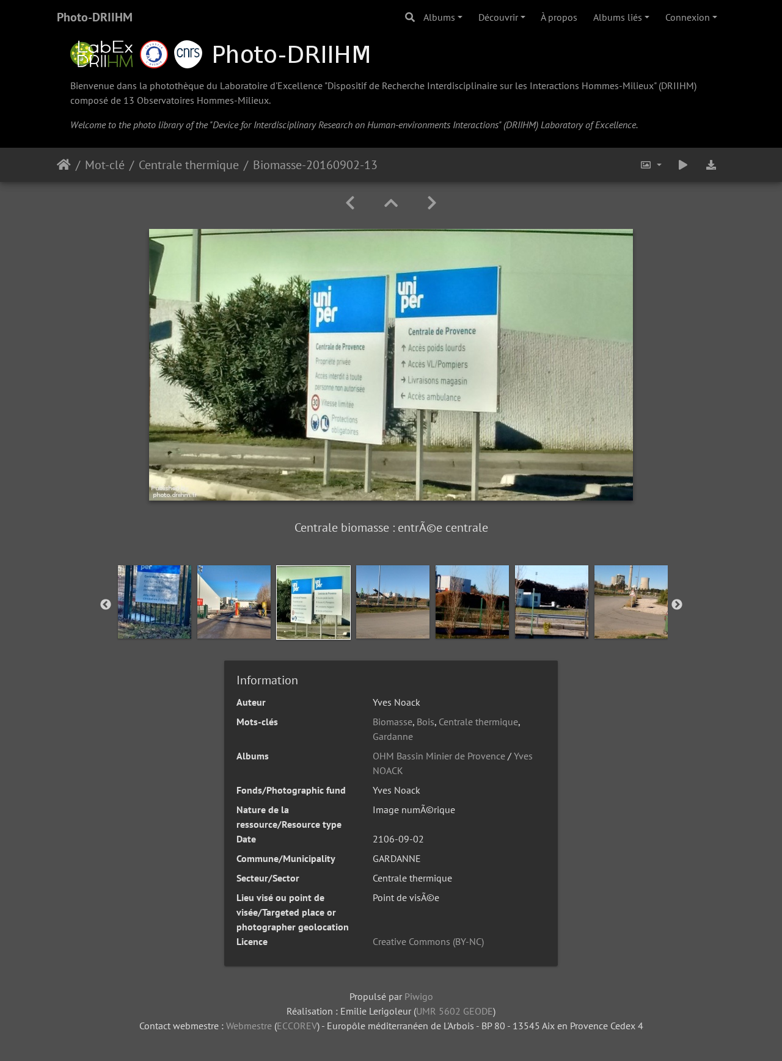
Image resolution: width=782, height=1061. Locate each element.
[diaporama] (683, 165)
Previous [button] (106, 605)
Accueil (64, 165)
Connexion (687, 17)
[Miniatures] (391, 203)
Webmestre (249, 1025)
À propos (559, 17)
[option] (154, 602)
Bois (425, 721)
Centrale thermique (189, 165)
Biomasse (392, 721)
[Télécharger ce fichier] (711, 165)
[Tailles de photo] (651, 165)
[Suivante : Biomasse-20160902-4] (431, 203)
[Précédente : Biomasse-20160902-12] (350, 203)
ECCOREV (297, 1025)
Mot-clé (105, 165)
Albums (439, 17)
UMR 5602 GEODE (454, 1011)
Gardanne (393, 736)
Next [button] (677, 605)
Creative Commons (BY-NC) (428, 941)
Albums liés (617, 17)
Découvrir (498, 17)
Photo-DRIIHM (95, 17)
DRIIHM (677, 85)
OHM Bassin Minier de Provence (439, 756)
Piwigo (418, 996)
